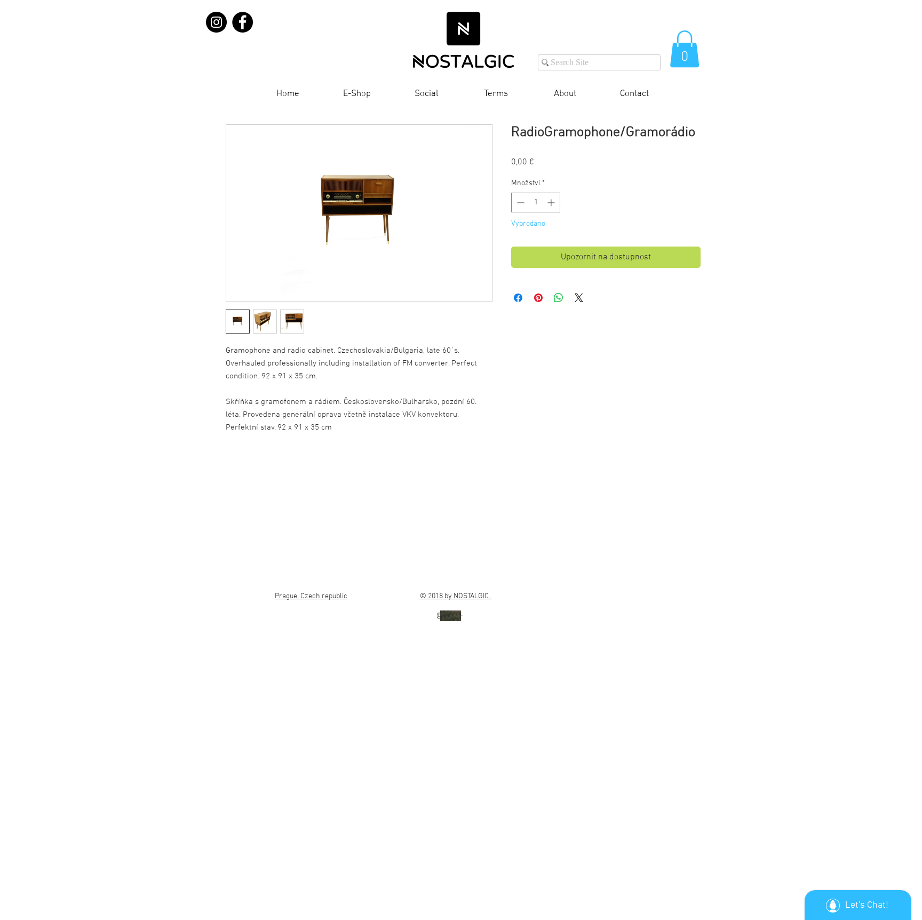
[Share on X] (579, 297)
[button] (684, 48)
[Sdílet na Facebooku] (518, 297)
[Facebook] (242, 22)
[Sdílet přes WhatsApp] (558, 297)
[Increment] (552, 202)
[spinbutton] (535, 202)
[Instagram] (216, 22)
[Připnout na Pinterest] (538, 297)
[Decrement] (519, 202)
